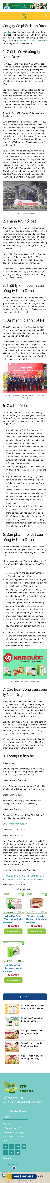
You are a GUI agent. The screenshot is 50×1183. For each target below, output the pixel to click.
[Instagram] (17, 1146)
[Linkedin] (24, 1146)
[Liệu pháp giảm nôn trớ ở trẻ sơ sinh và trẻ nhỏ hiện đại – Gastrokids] (12, 1021)
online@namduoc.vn (18, 824)
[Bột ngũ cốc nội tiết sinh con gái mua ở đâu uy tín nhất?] (12, 1034)
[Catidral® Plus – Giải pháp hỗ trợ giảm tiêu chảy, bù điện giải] (12, 1009)
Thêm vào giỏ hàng (13, 931)
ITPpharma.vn (11, 1165)
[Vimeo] (17, 1152)
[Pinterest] (5, 1152)
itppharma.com (25, 1180)
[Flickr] (11, 1146)
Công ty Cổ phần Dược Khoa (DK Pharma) (25, 876)
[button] (4, 16)
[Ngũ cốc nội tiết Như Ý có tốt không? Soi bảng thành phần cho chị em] (12, 1059)
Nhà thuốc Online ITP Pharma (30, 40)
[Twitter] (11, 1152)
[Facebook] (5, 1146)
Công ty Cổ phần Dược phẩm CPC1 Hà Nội (25, 879)
